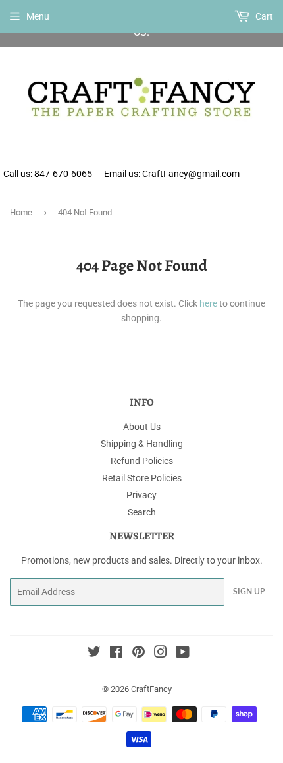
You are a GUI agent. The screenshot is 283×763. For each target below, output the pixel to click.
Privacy (141, 495)
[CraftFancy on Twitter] (94, 653)
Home (21, 212)
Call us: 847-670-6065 (47, 174)
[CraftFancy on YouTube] (183, 653)
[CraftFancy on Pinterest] (138, 653)
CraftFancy (151, 689)
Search (142, 512)
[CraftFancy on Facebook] (116, 653)
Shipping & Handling (142, 443)
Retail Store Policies (142, 478)
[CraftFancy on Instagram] (160, 653)
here (208, 303)
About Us (142, 426)
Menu (37, 16)
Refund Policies (142, 461)
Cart (263, 16)
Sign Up (249, 591)
